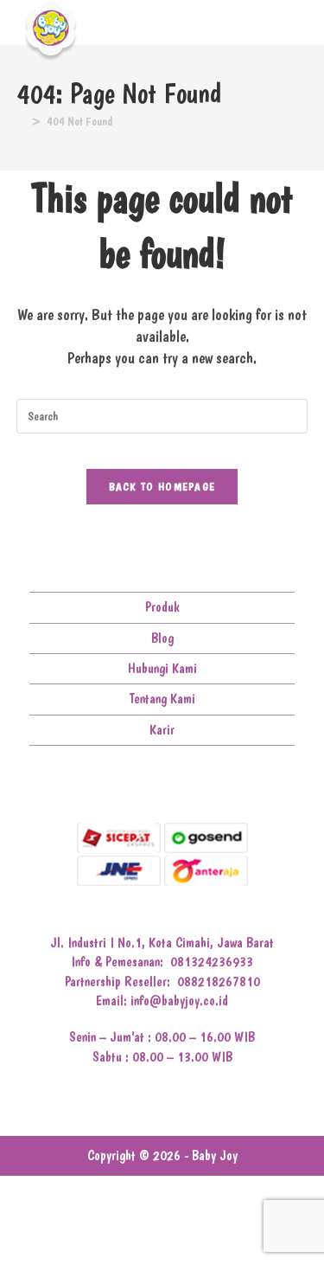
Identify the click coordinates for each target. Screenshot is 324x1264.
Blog (162, 638)
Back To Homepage (162, 486)
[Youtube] (176, 787)
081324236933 (211, 961)
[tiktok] (202, 787)
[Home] (21, 121)
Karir (162, 730)
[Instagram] (149, 787)
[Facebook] (122, 787)
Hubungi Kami (162, 668)
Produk (162, 607)
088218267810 (218, 981)
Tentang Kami (162, 698)
